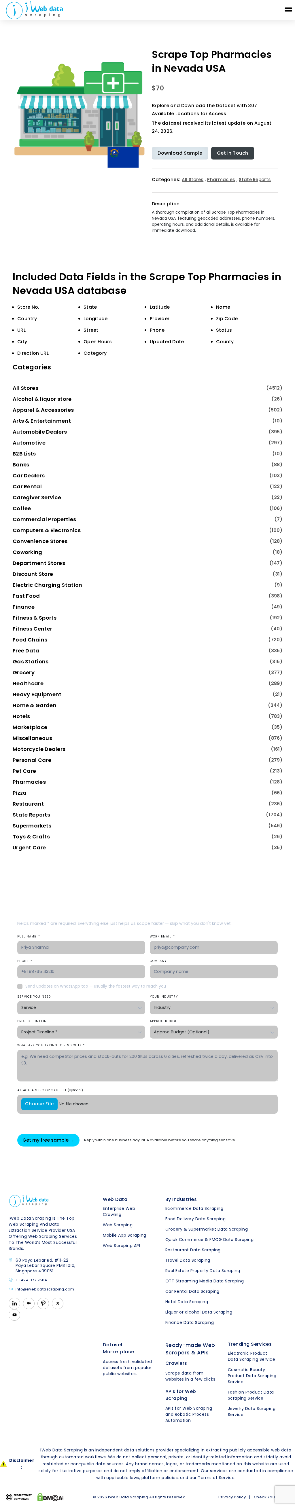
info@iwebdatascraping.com (45, 1289)
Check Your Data (270, 1497)
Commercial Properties (44, 519)
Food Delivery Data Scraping (195, 1219)
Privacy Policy (232, 1497)
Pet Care (24, 771)
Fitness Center (32, 628)
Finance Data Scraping (189, 1322)
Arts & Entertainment (42, 420)
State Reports (255, 179)
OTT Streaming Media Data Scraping (204, 1281)
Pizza (20, 792)
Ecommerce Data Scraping (194, 1208)
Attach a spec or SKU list (50, 1090)
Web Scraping (118, 1225)
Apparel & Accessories (43, 409)
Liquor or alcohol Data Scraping (198, 1312)
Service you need (34, 996)
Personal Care (32, 760)
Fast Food (26, 595)
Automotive (29, 442)
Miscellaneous (32, 738)
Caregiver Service (37, 497)
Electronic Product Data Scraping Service (251, 1356)
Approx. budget (164, 1021)
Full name (28, 936)
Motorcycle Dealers (39, 749)
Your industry (164, 996)
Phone (24, 961)
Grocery (24, 672)
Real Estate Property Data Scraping (202, 1270)
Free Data (26, 650)
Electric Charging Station (47, 585)
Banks (21, 464)
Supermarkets (32, 825)
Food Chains (30, 639)
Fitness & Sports (35, 617)
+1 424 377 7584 (31, 1280)
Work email (162, 936)
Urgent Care (29, 847)
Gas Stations (31, 661)
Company (158, 961)
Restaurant (28, 803)
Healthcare (28, 683)
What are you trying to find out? (51, 1045)
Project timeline (33, 1021)
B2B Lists (24, 453)
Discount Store (33, 574)
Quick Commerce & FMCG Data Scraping (209, 1239)
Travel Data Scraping (187, 1260)
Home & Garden (34, 705)
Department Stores (39, 563)
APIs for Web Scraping (180, 1395)
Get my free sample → (48, 1140)
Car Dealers (29, 475)
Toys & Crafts (31, 836)
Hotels (21, 716)
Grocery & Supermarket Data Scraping (206, 1229)
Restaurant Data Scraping (193, 1250)
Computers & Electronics (47, 530)
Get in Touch (232, 153)
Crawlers (176, 1363)
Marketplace (30, 727)
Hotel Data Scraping (186, 1302)
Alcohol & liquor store (42, 399)
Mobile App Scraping (124, 1235)
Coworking (27, 552)
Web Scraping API (121, 1245)
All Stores (192, 179)
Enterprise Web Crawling (119, 1211)
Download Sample (180, 153)
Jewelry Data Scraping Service (252, 1411)
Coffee (22, 508)
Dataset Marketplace (118, 1348)
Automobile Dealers (40, 431)
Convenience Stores (40, 541)
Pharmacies (221, 179)
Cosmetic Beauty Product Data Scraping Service (252, 1376)
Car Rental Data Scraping (192, 1291)
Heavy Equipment (37, 694)
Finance (24, 606)
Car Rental (27, 486)
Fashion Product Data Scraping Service (251, 1395)
